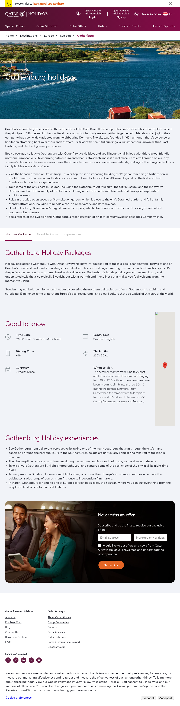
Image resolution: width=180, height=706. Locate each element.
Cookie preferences (19, 697)
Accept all (165, 697)
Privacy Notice (60, 382)
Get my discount (57, 393)
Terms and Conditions (78, 378)
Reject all (149, 697)
